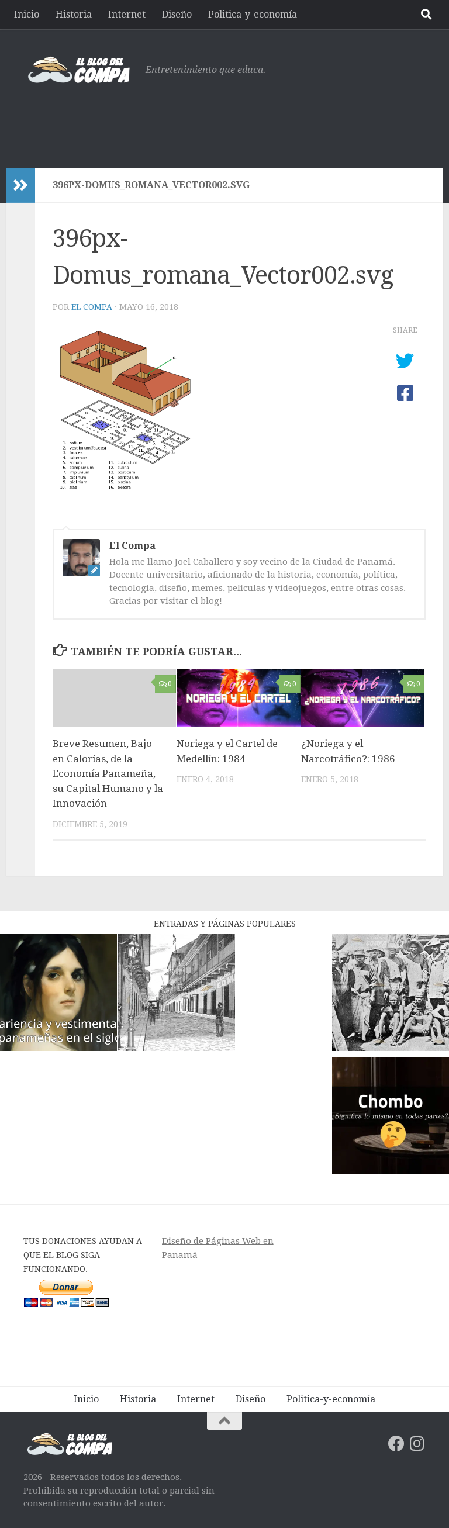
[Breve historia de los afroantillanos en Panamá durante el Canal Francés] (390, 994)
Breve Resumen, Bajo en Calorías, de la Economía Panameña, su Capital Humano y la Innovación (108, 773)
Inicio (26, 14)
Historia (74, 14)
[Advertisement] (213, 120)
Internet (127, 14)
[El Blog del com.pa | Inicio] (78, 70)
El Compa (91, 307)
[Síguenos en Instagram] (417, 1444)
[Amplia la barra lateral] (20, 185)
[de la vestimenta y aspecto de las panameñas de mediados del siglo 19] (58, 994)
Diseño (177, 14)
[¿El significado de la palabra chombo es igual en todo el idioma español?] (390, 1117)
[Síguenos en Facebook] (396, 1444)
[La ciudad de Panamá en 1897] (176, 994)
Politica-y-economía (252, 14)
